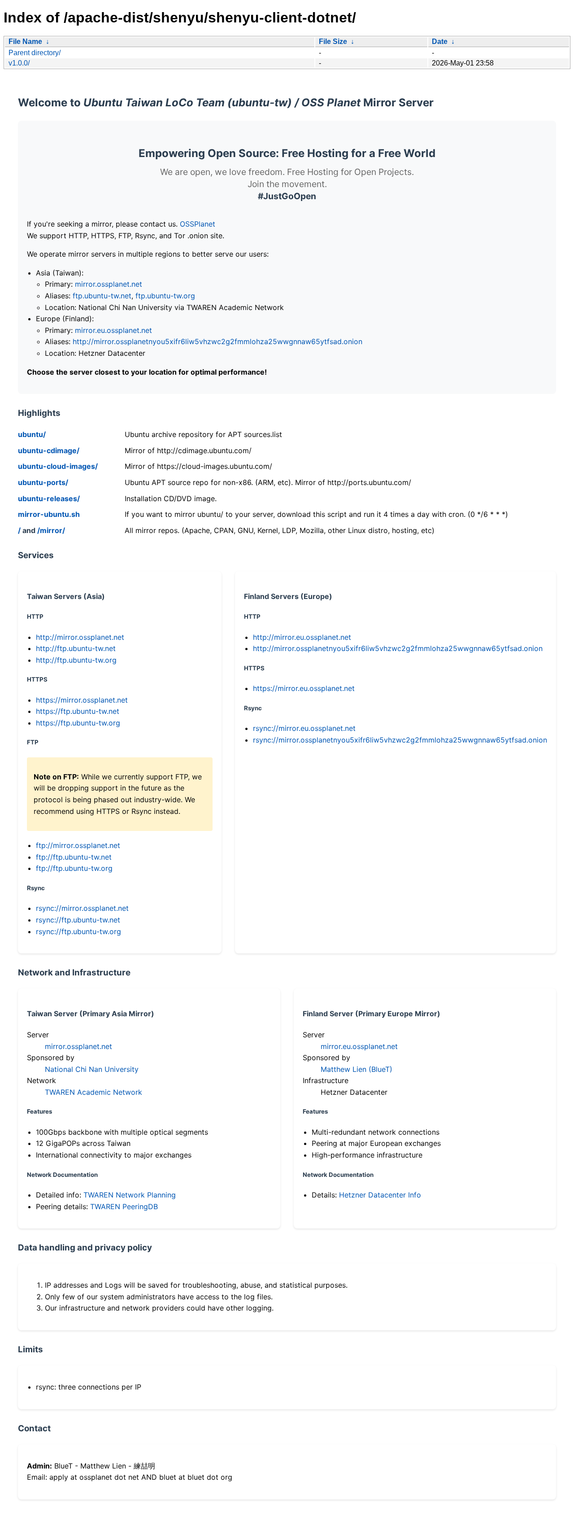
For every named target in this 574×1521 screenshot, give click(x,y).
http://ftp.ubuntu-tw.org (76, 660)
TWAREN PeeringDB (124, 1206)
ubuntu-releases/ (49, 498)
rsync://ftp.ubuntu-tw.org (78, 931)
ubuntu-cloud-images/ (58, 466)
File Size (333, 41)
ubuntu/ (32, 434)
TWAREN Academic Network (93, 1092)
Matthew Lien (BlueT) (356, 1069)
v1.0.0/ (19, 63)
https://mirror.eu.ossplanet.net (304, 688)
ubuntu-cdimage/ (48, 450)
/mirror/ (51, 530)
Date (440, 41)
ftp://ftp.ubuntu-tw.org (74, 868)
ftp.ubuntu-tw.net (102, 295)
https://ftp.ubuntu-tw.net (77, 711)
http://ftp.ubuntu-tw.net (76, 648)
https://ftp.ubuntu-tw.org (78, 722)
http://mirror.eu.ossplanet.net (302, 637)
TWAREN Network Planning (129, 1194)
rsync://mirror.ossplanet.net (82, 908)
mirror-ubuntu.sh (49, 514)
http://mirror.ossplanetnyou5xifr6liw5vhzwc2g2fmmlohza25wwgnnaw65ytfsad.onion (217, 341)
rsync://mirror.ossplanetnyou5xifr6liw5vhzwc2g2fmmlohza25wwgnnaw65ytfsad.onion (400, 739)
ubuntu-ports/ (43, 482)
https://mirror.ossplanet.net (82, 699)
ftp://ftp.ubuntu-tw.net (74, 856)
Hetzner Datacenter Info (380, 1194)
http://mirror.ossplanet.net (80, 637)
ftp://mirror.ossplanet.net (78, 845)
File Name (25, 41)
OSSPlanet (197, 223)
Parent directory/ (35, 53)
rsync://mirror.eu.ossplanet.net (304, 728)
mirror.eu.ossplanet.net (113, 330)
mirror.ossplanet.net (108, 284)
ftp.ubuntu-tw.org (165, 295)
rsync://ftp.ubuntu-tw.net (78, 919)
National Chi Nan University (92, 1069)
